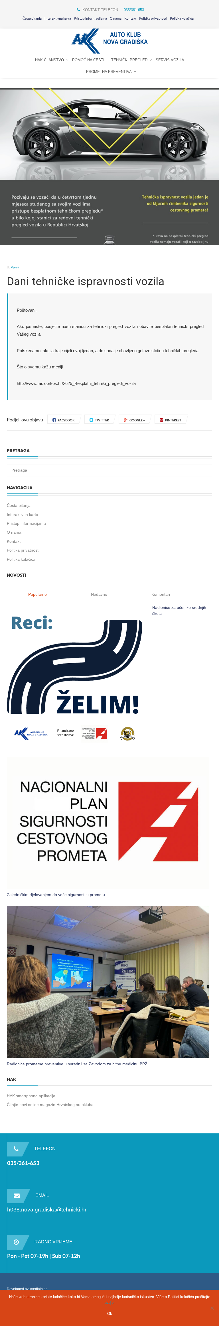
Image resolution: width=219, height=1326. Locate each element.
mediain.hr (38, 1289)
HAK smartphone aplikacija (31, 1096)
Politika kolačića (182, 18)
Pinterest (173, 420)
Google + (137, 420)
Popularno (37, 594)
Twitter (102, 420)
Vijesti (15, 267)
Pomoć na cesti (88, 60)
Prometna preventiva (109, 72)
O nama (115, 18)
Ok (109, 1313)
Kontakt (130, 18)
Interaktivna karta (57, 18)
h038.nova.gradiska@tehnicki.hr (46, 1210)
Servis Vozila (170, 60)
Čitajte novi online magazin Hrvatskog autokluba (50, 1104)
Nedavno (99, 594)
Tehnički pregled (129, 60)
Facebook (66, 420)
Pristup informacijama (90, 18)
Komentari (160, 594)
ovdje (109, 1302)
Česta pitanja (32, 18)
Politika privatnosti (153, 18)
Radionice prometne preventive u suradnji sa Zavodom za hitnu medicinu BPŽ (77, 1064)
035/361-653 (134, 10)
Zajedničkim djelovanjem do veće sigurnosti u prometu (56, 894)
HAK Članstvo (49, 60)
